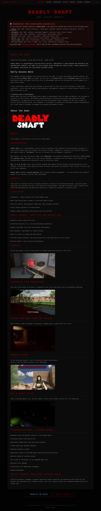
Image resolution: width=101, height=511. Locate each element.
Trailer (48, 2)
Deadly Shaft (10, 2)
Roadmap (72, 2)
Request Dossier (63, 494)
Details (65, 2)
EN (94, 2)
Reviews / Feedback (84, 2)
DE (97, 2)
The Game (41, 2)
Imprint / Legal (50, 507)
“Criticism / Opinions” (29, 44)
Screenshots (57, 2)
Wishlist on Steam (39, 494)
